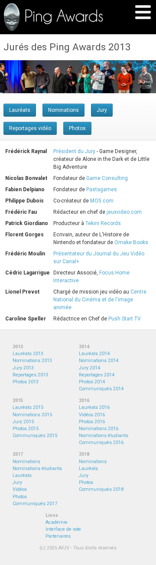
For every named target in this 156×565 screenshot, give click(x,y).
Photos (77, 128)
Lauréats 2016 (94, 407)
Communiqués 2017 (35, 503)
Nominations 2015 (32, 415)
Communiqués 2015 (35, 435)
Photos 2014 (92, 382)
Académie (57, 522)
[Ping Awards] (53, 17)
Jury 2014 (89, 368)
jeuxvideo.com (124, 212)
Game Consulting (107, 178)
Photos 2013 (26, 382)
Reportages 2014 (96, 375)
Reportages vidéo (30, 128)
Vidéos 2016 (92, 415)
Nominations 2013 (32, 360)
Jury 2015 (23, 422)
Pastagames (101, 189)
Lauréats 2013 (28, 353)
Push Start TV (124, 319)
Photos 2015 (26, 428)
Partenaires (58, 536)
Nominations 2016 (98, 428)
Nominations (63, 110)
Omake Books (131, 242)
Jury (102, 110)
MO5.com (102, 201)
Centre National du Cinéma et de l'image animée (99, 299)
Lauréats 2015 (28, 407)
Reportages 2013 (30, 375)
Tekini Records (103, 223)
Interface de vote (63, 529)
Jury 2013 (23, 368)
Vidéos (20, 489)
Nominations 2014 (98, 360)
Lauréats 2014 (94, 353)
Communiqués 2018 (101, 489)
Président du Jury (74, 151)
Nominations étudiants (103, 435)
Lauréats (19, 110)
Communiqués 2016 (101, 442)
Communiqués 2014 (101, 389)
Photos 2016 (92, 422)
